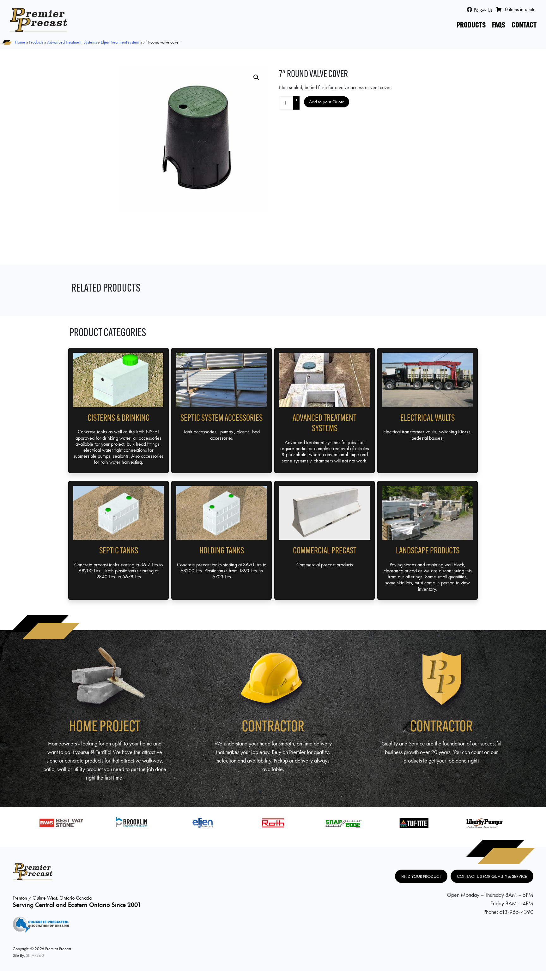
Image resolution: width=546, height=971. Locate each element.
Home (20, 42)
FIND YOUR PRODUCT (421, 876)
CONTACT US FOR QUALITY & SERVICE (492, 876)
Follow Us (483, 10)
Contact (524, 25)
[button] (256, 77)
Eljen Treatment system (120, 42)
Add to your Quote (326, 102)
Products (471, 25)
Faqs (498, 25)
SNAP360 (35, 955)
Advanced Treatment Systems (72, 42)
